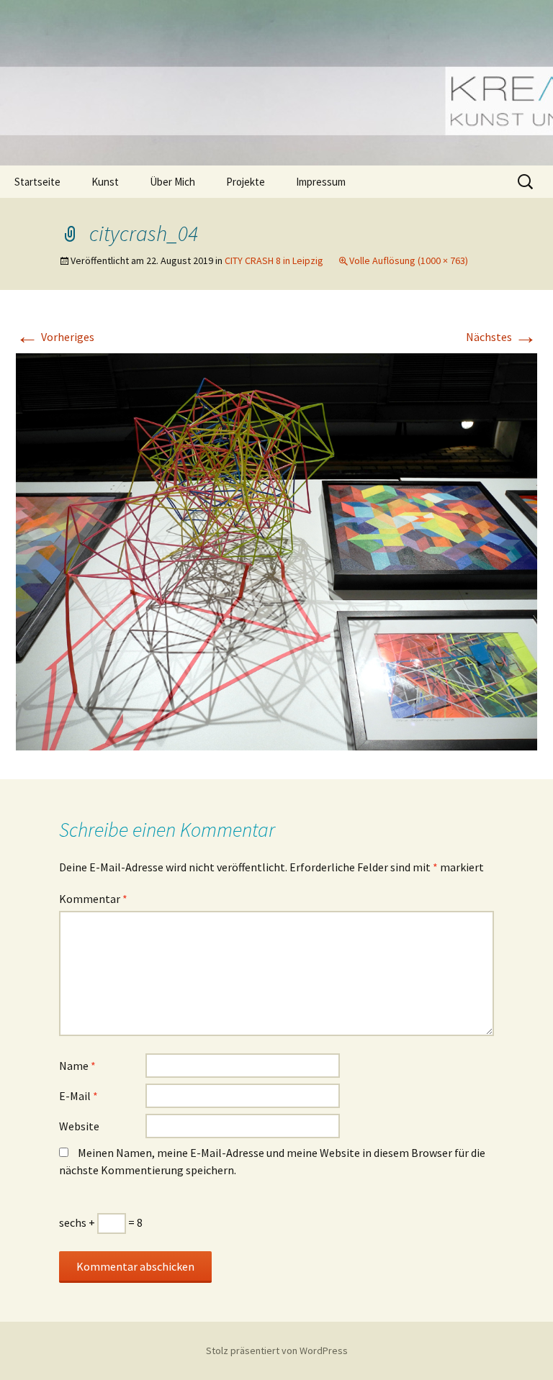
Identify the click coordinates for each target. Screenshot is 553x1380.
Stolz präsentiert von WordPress (277, 1350)
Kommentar (93, 898)
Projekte (245, 182)
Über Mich (172, 182)
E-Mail (78, 1096)
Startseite (37, 182)
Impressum (321, 182)
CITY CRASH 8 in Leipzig (274, 260)
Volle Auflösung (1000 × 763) (408, 260)
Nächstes (501, 337)
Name (77, 1065)
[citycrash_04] (276, 550)
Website (79, 1126)
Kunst (105, 182)
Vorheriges (55, 337)
